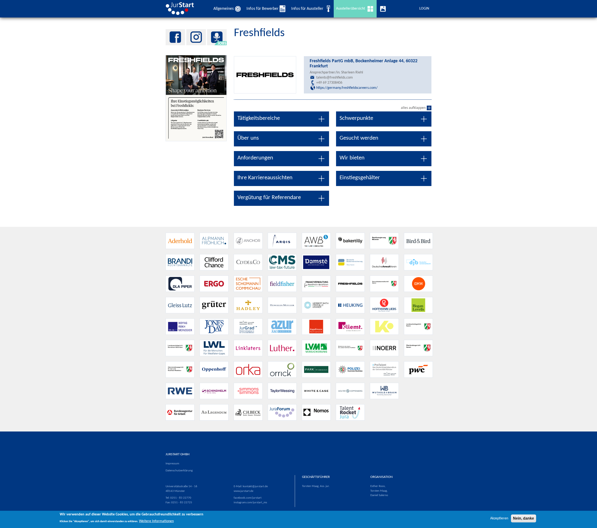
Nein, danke (523, 518)
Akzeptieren (499, 518)
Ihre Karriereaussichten (264, 178)
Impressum (172, 463)
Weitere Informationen (156, 521)
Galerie (384, 8)
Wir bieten (352, 158)
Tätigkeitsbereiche (258, 118)
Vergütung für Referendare (269, 197)
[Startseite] (182, 8)
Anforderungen (255, 158)
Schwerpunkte (356, 118)
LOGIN (424, 8)
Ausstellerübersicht (350, 8)
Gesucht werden (359, 138)
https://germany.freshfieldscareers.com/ (347, 88)
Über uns (248, 138)
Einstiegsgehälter (360, 178)
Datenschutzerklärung (179, 470)
